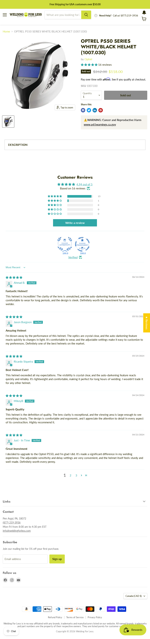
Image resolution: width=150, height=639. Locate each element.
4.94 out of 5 (84, 184)
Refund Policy (55, 617)
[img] (14, 277)
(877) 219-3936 (11, 522)
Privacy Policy (95, 617)
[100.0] (64, 244)
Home (6, 31)
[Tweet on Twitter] (89, 110)
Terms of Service (75, 617)
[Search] (86, 15)
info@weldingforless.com (17, 530)
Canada (133, 595)
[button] (89, 64)
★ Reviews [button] (146, 323)
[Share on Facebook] (83, 110)
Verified (73, 257)
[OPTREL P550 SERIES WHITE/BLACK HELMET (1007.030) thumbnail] (8, 121)
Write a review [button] (75, 222)
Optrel (88, 59)
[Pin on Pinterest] (100, 110)
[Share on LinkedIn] (95, 110)
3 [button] (76, 475)
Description (17, 144)
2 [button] (70, 475)
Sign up (57, 559)
